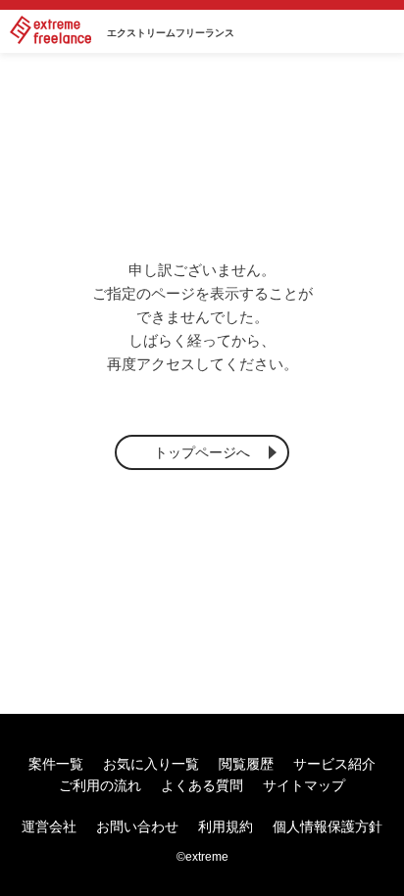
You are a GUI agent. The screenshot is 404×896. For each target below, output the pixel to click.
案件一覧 (55, 764)
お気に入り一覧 (151, 764)
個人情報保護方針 (327, 826)
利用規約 (225, 826)
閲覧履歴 (246, 764)
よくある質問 (202, 785)
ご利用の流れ (100, 785)
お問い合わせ (137, 826)
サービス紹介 (334, 764)
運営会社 (49, 826)
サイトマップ (304, 785)
